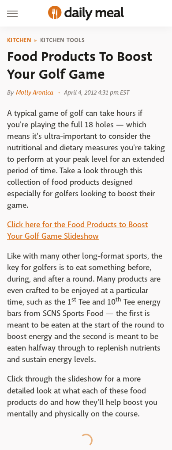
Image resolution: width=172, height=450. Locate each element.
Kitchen (19, 40)
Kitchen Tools (62, 40)
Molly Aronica (34, 92)
